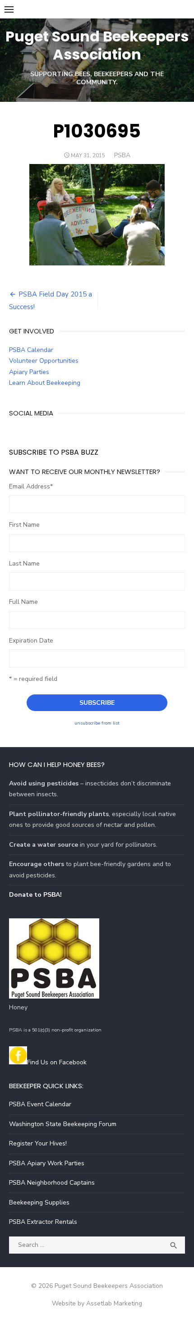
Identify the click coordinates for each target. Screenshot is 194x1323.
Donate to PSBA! (35, 894)
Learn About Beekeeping (44, 383)
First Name (24, 524)
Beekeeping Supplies (39, 1202)
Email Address (31, 486)
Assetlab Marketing (114, 1303)
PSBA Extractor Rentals (43, 1222)
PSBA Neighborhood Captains (52, 1182)
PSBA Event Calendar (40, 1104)
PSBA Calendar (31, 350)
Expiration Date (31, 640)
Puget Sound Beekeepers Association (97, 45)
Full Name (23, 602)
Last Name (24, 563)
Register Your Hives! (38, 1143)
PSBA (122, 155)
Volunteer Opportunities (44, 360)
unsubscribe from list (97, 723)
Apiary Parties (29, 372)
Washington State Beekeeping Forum (62, 1124)
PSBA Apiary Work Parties (46, 1163)
